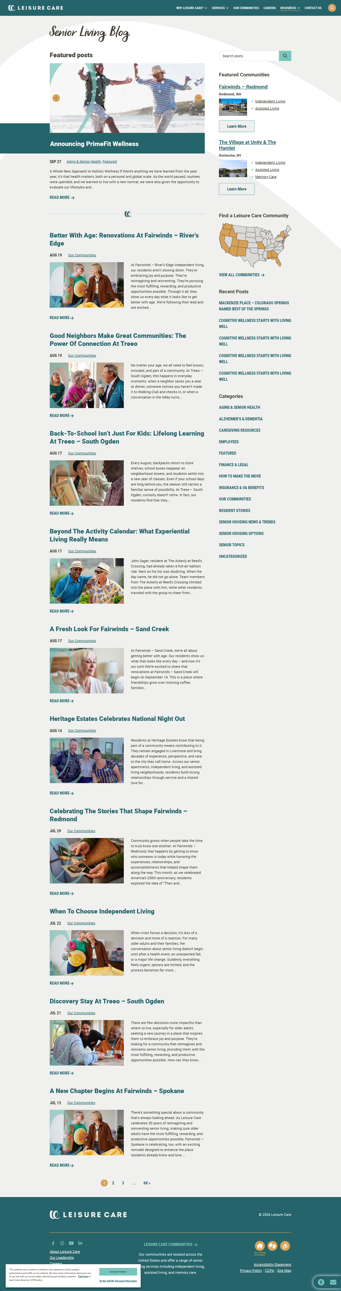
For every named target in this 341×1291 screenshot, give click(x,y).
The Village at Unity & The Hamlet (247, 145)
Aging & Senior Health (84, 161)
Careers (56, 1263)
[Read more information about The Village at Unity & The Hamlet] (233, 162)
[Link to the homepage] (35, 8)
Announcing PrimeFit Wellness (94, 143)
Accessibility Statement (272, 1264)
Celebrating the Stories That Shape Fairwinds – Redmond (118, 815)
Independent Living (270, 101)
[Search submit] (285, 56)
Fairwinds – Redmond (243, 86)
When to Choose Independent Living (102, 911)
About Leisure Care (65, 1251)
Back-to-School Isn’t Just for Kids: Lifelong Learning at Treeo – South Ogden (127, 437)
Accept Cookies (118, 1271)
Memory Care (266, 176)
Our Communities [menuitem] (246, 8)
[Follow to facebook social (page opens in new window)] (53, 1243)
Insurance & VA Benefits (241, 487)
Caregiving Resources (239, 430)
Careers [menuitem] (270, 8)
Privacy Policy (251, 1270)
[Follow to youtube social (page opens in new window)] (71, 1243)
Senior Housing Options (241, 533)
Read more (59, 317)
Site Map (284, 1270)
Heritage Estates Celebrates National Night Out (117, 718)
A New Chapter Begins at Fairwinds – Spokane (117, 1090)
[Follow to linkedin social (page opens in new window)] (80, 1243)
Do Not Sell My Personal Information (118, 1280)
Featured (110, 161)
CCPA (269, 1270)
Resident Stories (234, 510)
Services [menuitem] (218, 8)
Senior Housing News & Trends (247, 522)
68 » (147, 1183)
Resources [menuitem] (288, 8)
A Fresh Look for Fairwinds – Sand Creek (109, 628)
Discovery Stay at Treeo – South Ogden (107, 1001)
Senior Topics (232, 545)
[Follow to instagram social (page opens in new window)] (62, 1243)
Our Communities (82, 255)
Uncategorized (233, 556)
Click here (83, 1276)
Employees (229, 441)
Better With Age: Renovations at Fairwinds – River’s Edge (124, 239)
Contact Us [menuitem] (313, 8)
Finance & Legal (233, 464)
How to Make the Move (240, 476)
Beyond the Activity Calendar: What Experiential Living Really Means (120, 535)
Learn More (236, 126)
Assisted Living (267, 108)
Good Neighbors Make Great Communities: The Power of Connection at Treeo (118, 339)
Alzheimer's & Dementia (241, 419)
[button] (332, 8)
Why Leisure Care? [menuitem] (189, 8)
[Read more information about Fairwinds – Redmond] (233, 101)
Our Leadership (62, 1257)
